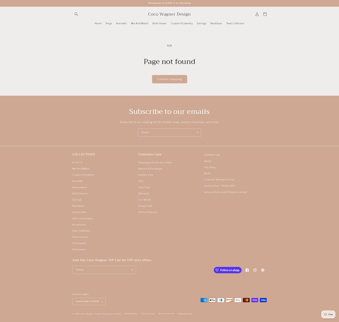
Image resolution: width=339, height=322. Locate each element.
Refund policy (131, 314)
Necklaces (78, 206)
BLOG (207, 173)
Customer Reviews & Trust (219, 179)
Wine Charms (80, 237)
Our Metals (144, 199)
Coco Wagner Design (91, 314)
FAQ (140, 181)
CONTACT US (212, 155)
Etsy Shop (210, 167)
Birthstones (78, 249)
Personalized (79, 187)
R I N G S (77, 162)
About (207, 161)
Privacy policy (148, 314)
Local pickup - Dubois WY (219, 185)
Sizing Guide (145, 206)
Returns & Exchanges (150, 168)
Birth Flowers (80, 193)
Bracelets (77, 181)
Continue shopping (169, 79)
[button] (76, 14)
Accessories (79, 224)
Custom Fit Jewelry (83, 175)
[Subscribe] (197, 132)
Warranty (143, 193)
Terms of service (166, 314)
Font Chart (144, 187)
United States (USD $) (87, 301)
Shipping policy (185, 314)
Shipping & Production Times (155, 162)
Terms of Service (147, 212)
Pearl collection (81, 230)
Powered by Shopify (111, 314)
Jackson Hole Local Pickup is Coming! (225, 192)
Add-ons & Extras (82, 218)
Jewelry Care (145, 175)
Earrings (77, 199)
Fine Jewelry (79, 243)
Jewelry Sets (79, 212)
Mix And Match (81, 168)
